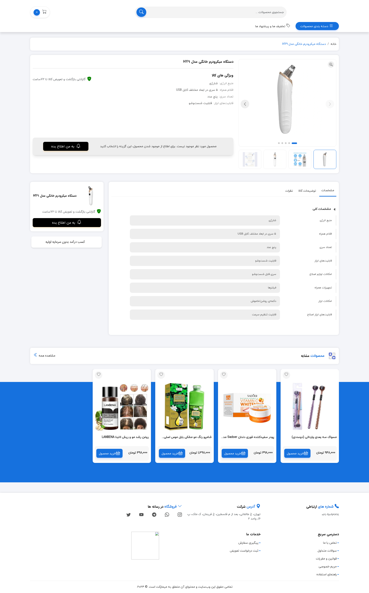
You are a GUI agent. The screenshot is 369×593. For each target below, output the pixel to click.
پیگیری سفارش (248, 543)
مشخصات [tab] (327, 190)
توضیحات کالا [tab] (307, 191)
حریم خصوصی (328, 567)
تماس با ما (330, 543)
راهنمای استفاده (326, 574)
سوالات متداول (327, 551)
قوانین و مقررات (326, 559)
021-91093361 (330, 515)
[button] (40, 12)
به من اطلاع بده (63, 146)
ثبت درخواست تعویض (244, 551)
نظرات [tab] (289, 191)
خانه (333, 44)
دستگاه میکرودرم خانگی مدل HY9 (304, 44)
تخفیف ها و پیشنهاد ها (270, 26)
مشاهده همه (46, 356)
